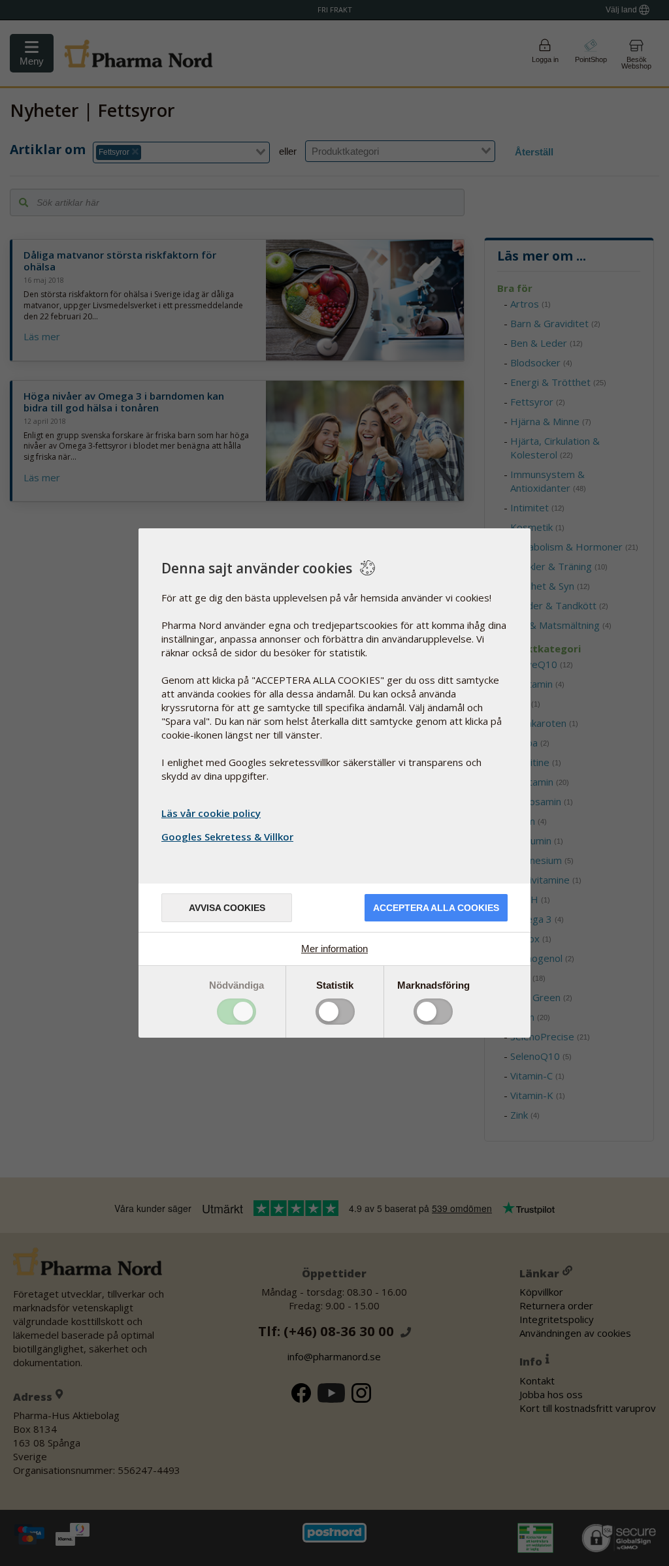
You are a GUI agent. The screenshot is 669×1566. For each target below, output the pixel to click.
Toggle (236, 1012)
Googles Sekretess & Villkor (227, 836)
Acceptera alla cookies (436, 908)
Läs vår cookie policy (211, 813)
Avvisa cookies (227, 908)
